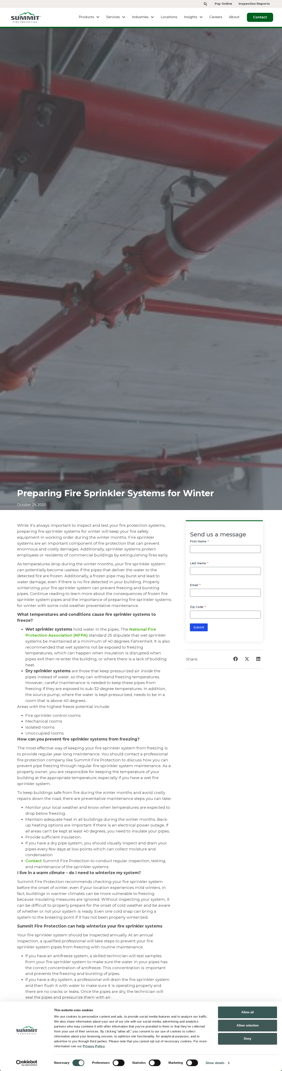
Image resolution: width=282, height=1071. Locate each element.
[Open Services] (123, 17)
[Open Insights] (201, 17)
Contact (34, 860)
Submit (198, 627)
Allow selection (248, 1025)
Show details (215, 1063)
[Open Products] (98, 17)
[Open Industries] (152, 17)
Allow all (247, 1012)
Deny (247, 1038)
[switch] (118, 1062)
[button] (235, 658)
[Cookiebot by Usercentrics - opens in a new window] (27, 1063)
